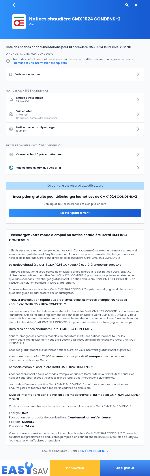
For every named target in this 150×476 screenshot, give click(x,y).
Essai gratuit (125, 468)
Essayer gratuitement (75, 213)
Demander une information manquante (40, 63)
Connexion (75, 468)
